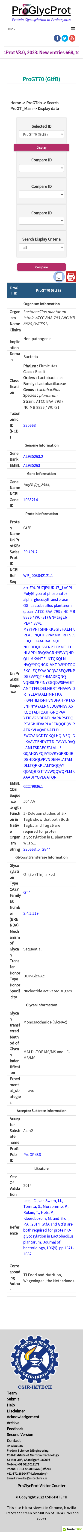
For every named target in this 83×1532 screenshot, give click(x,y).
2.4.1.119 (31, 913)
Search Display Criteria (41, 239)
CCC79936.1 (33, 786)
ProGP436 (32, 1154)
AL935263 (31, 465)
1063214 (30, 499)
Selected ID (41, 126)
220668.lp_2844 (36, 849)
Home (15, 102)
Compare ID (41, 159)
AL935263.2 (33, 456)
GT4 (26, 892)
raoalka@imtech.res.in (31, 1478)
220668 (29, 425)
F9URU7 (30, 551)
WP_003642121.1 (38, 575)
